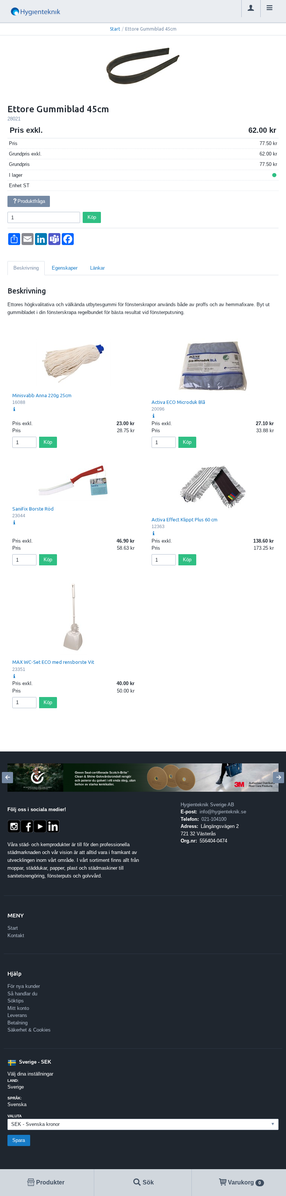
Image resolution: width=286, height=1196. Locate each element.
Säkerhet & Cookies (29, 1030)
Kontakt (15, 935)
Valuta (14, 1116)
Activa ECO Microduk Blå (178, 402)
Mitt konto (18, 1008)
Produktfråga (31, 201)
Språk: (14, 1098)
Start (115, 28)
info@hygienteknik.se (223, 811)
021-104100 (213, 819)
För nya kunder (23, 986)
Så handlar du (22, 993)
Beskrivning (26, 268)
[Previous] (7, 777)
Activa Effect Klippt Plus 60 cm (184, 519)
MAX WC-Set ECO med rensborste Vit (53, 662)
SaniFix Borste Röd (33, 508)
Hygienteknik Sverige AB (207, 804)
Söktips (15, 1001)
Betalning (17, 1023)
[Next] (278, 777)
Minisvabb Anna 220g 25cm (42, 395)
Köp (92, 217)
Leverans (17, 1015)
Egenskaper (64, 268)
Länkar (97, 268)
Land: (13, 1081)
